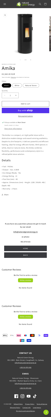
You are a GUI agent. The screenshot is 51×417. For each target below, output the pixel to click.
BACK (25, 255)
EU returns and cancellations (25, 411)
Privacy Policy (29, 404)
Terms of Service (42, 404)
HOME (25, 248)
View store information (13, 129)
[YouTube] (28, 396)
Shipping (13, 77)
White (17, 85)
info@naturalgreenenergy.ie (25, 363)
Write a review (25, 280)
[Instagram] (22, 396)
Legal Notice (37, 407)
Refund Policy (18, 404)
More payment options (25, 116)
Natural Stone (31, 85)
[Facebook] (16, 396)
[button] (4, 4)
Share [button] (6, 195)
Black (6, 85)
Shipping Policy (15, 407)
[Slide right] (30, 59)
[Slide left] (20, 59)
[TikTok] (35, 396)
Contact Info (26, 407)
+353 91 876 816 (25, 367)
